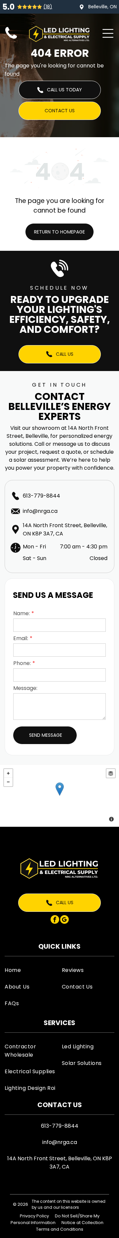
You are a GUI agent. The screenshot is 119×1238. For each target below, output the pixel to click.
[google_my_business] (64, 920)
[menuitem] (31, 969)
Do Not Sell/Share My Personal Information (55, 1219)
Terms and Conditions (59, 1229)
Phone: (22, 663)
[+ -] (59, 796)
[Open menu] (107, 33)
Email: (20, 638)
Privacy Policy (34, 1216)
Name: (21, 613)
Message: (25, 688)
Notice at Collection (82, 1222)
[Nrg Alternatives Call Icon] (11, 39)
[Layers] (110, 773)
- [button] (8, 782)
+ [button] (8, 773)
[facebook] (55, 920)
